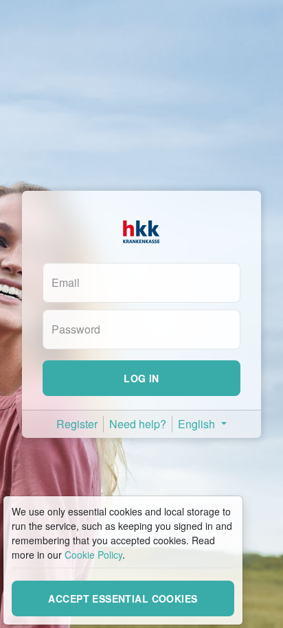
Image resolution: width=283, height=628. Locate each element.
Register (77, 424)
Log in (141, 378)
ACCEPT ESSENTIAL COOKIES (122, 598)
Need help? (137, 424)
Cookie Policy (93, 554)
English (198, 424)
